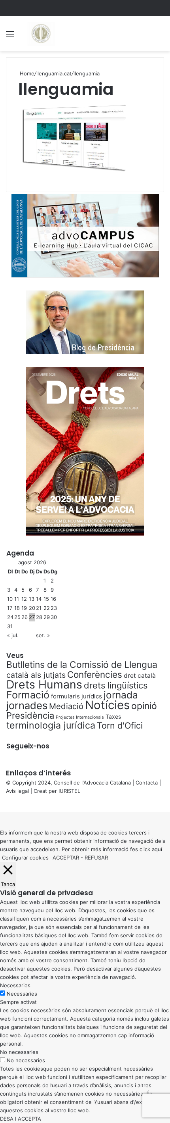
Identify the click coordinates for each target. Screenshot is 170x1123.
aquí (157, 849)
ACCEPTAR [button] (66, 857)
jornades (26, 705)
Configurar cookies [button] (25, 857)
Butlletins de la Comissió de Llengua (81, 664)
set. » (43, 635)
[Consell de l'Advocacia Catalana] (41, 34)
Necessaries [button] (15, 985)
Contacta (147, 782)
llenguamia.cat (54, 73)
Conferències (94, 674)
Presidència (30, 715)
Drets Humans (44, 684)
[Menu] (10, 37)
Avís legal (17, 791)
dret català (140, 675)
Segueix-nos (27, 746)
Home (26, 73)
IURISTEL (69, 791)
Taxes (113, 716)
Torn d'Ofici (120, 725)
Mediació (66, 706)
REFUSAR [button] (96, 857)
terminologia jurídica (50, 725)
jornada (121, 695)
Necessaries (22, 993)
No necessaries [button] (19, 1052)
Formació (27, 695)
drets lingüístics (115, 685)
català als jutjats (36, 675)
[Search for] (160, 37)
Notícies (107, 705)
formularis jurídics (76, 696)
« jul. (13, 635)
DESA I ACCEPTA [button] (20, 1118)
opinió (144, 705)
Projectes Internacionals (80, 717)
